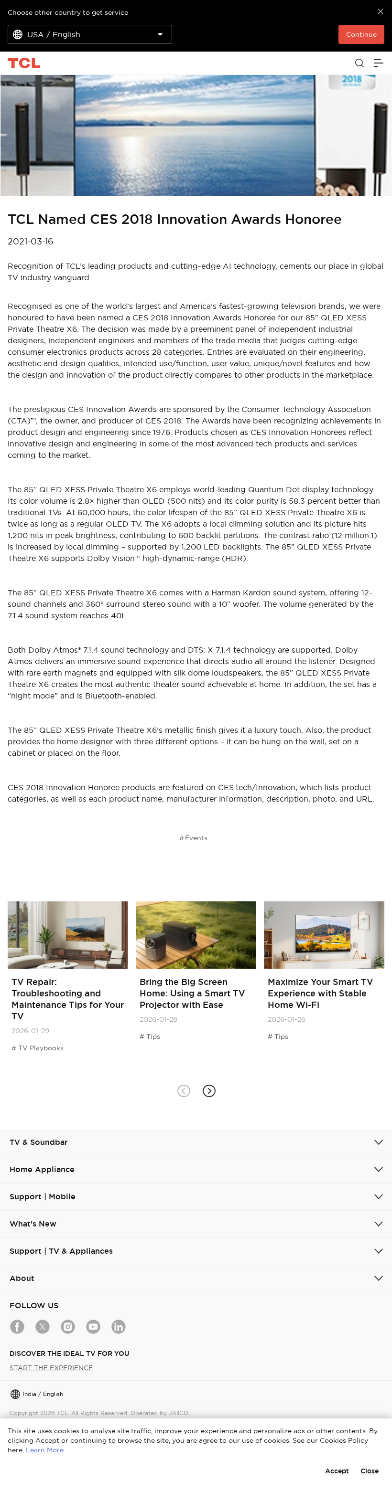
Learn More (45, 1450)
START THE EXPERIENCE (51, 1368)
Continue (361, 34)
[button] (208, 1091)
